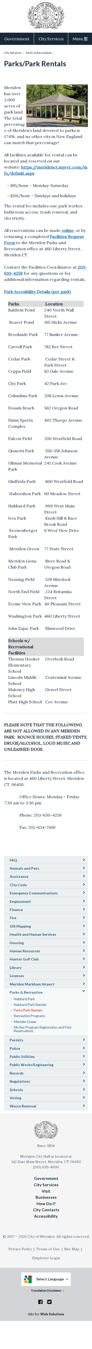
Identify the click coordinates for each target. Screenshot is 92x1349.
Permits (16, 1040)
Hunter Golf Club (31, 960)
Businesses (46, 1197)
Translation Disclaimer (46, 1290)
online (68, 230)
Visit (46, 1191)
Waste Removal (23, 1106)
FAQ (13, 860)
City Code (25, 885)
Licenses (17, 975)
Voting (15, 1098)
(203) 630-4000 (46, 1167)
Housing (17, 943)
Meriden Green (25, 1022)
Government (16, 38)
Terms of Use (48, 1249)
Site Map (71, 1249)
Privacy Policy (20, 1249)
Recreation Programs (29, 1016)
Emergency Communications (34, 893)
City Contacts (46, 1209)
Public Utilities (22, 1056)
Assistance (19, 876)
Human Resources (25, 951)
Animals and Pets (24, 868)
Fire (13, 918)
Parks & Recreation (39, 53)
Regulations (20, 1081)
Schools (23, 1090)
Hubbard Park (24, 999)
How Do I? (46, 1203)
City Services (51, 38)
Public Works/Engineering (31, 1065)
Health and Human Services (33, 934)
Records (17, 1073)
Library (23, 968)
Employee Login (46, 1258)
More (78, 38)
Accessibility (46, 1216)
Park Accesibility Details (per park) (37, 291)
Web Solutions (52, 1314)
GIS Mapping (27, 927)
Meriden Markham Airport (39, 985)
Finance (16, 909)
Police (15, 1048)
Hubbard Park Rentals (30, 1005)
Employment (20, 901)
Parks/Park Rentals (28, 1010)
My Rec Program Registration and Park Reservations (43, 1029)
